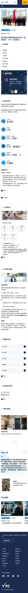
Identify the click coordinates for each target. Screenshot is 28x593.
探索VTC (4, 561)
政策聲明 (17, 558)
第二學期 (4, 352)
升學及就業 (5, 58)
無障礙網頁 (17, 561)
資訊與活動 (4, 556)
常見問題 (17, 563)
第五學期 (4, 370)
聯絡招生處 (17, 548)
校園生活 (4, 558)
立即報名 (25, 2)
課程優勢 (5, 50)
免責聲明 (17, 556)
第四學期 (4, 364)
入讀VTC (4, 551)
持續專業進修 (5, 563)
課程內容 (5, 61)
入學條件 (5, 55)
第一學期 (4, 346)
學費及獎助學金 (5, 553)
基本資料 (5, 53)
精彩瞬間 (5, 66)
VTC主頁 (4, 565)
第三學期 (4, 358)
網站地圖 (17, 553)
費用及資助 (5, 64)
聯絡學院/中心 (18, 551)
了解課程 (4, 548)
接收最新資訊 (7, 540)
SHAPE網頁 (20, 315)
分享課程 (5, 44)
